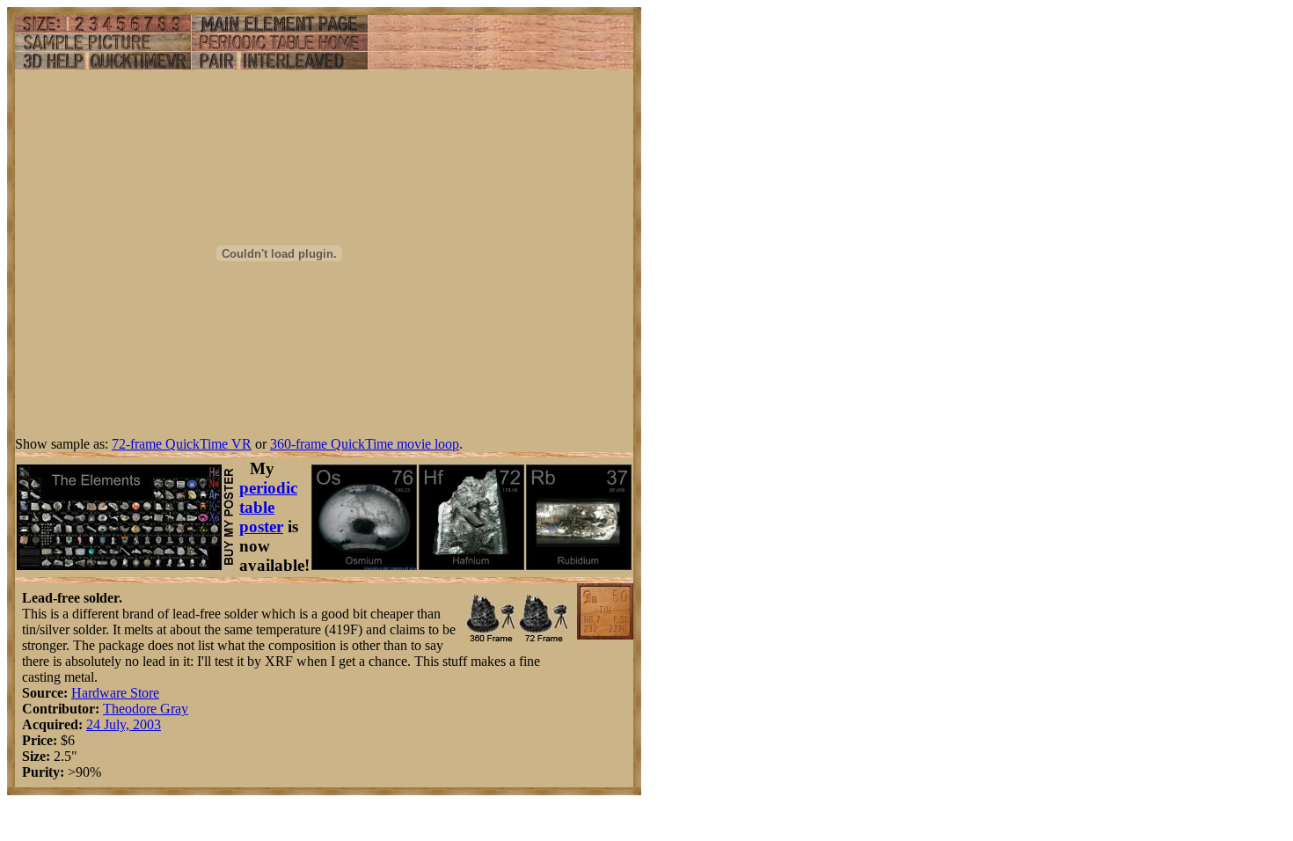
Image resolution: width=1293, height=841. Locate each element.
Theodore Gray (145, 708)
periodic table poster (268, 507)
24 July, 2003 (123, 724)
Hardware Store (115, 692)
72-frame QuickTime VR (182, 443)
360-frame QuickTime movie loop (364, 443)
